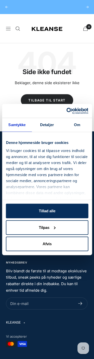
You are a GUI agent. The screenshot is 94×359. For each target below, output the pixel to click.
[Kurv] (85, 28)
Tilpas (44, 227)
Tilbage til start (47, 100)
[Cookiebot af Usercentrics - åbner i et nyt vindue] (67, 111)
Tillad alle (47, 211)
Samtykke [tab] (17, 125)
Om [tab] (77, 125)
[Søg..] (18, 28)
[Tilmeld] (80, 303)
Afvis (47, 244)
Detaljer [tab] (47, 125)
